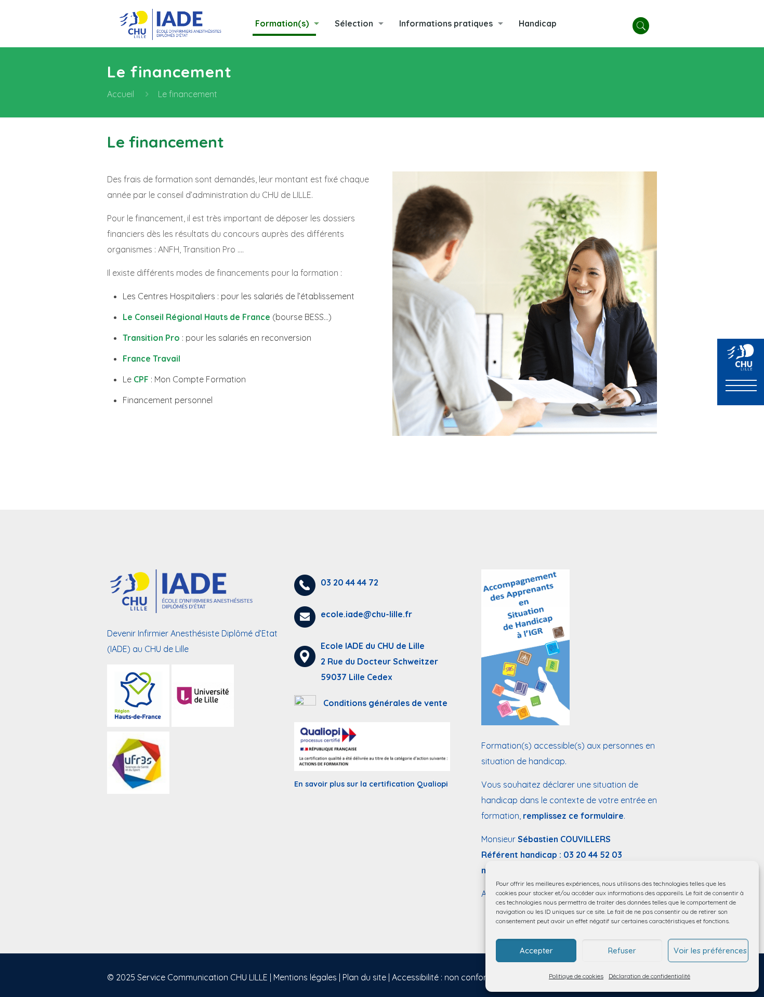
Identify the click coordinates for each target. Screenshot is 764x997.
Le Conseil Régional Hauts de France (196, 317)
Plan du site (364, 977)
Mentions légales (305, 977)
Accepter (536, 950)
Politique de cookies (576, 976)
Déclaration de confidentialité (649, 976)
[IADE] (173, 23)
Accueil (120, 94)
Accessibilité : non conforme (445, 977)
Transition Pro (151, 338)
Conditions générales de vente (385, 703)
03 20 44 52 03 (592, 854)
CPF (141, 379)
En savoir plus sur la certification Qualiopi (371, 784)
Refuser (622, 950)
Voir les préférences (710, 950)
